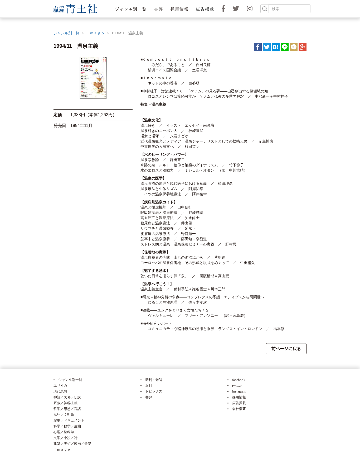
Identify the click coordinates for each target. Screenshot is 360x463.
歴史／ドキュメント (68, 420)
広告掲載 (239, 403)
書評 (148, 397)
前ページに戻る (286, 348)
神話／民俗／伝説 (67, 397)
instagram (239, 391)
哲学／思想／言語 (67, 409)
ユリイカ (60, 386)
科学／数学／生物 (67, 426)
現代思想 (60, 391)
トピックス (153, 391)
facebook (238, 380)
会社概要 (239, 409)
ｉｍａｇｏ (95, 33)
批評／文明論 (63, 415)
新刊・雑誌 (153, 380)
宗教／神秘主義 (65, 403)
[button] (130, 8)
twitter (236, 386)
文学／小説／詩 (65, 438)
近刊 (148, 386)
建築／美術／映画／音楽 (72, 444)
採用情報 (239, 397)
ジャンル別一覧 (66, 33)
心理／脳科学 (63, 432)
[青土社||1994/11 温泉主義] (276, 47)
